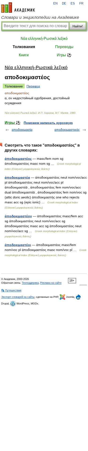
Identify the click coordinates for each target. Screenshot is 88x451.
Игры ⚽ (64, 55)
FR (81, 3)
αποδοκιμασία (22, 129)
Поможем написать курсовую (48, 123)
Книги (24, 55)
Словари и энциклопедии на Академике (40, 17)
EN (55, 3)
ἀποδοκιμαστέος (18, 158)
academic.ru (18, 7)
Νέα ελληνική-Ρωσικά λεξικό (44, 39)
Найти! (78, 26)
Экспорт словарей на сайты (17, 296)
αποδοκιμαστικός (67, 129)
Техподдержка (30, 282)
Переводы (64, 47)
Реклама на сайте (50, 282)
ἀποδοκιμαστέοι (18, 245)
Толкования (24, 47)
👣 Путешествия (11, 290)
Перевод (33, 86)
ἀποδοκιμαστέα (17, 177)
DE (64, 3)
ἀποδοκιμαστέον (18, 216)
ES (73, 3)
